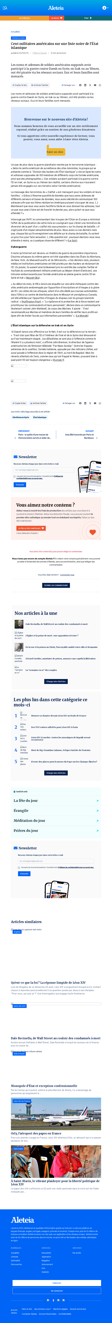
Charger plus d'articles (56, 681)
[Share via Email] (95, 85)
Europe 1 (58, 359)
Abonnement (47, 1264)
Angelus (17, 932)
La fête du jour (26, 801)
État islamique (39, 417)
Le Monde (82, 315)
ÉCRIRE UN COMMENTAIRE (56, 585)
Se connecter (57, 1290)
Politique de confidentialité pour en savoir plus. (39, 477)
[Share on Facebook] (80, 85)
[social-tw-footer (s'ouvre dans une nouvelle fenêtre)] (58, 1300)
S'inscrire (20, 484)
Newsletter (46, 1253)
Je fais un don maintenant (29, 528)
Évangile (21, 811)
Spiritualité (15, 1260)
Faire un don (55, 151)
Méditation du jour (29, 821)
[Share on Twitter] (90, 85)
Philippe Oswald (40, 53)
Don (43, 1268)
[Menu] (24, 7)
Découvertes (16, 1264)
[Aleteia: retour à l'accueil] (56, 8)
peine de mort (20, 1006)
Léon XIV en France (22, 1101)
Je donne (55, 18)
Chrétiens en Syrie (21, 417)
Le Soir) (73, 240)
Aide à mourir (19, 1053)
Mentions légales (60, 1309)
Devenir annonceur (78, 1309)
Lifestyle (14, 1256)
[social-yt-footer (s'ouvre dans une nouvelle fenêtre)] (48, 1300)
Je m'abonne (24, 18)
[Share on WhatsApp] (100, 85)
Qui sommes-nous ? (42, 1309)
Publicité (45, 1272)
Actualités (15, 31)
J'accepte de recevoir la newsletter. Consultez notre (39, 477)
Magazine (46, 1260)
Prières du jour (26, 831)
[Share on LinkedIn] (85, 85)
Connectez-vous (67, 575)
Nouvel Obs (33, 277)
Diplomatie (18, 1149)
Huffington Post (31, 301)
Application (46, 1256)
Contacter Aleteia (29, 1314)
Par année (77, 1253)
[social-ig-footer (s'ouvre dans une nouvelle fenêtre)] (64, 1300)
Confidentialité (65, 1314)
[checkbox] (14, 476)
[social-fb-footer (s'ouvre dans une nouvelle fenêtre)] (53, 1300)
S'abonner (57, 1283)
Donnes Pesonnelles (47, 1314)
